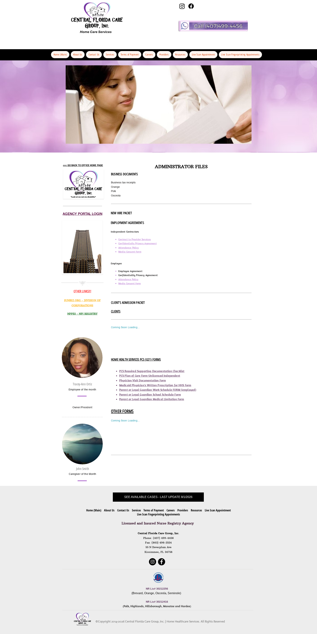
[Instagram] (152, 561)
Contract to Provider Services (134, 239)
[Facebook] (161, 561)
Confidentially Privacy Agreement (137, 243)
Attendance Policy (128, 247)
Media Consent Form (129, 251)
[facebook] (191, 6)
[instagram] (182, 6)
